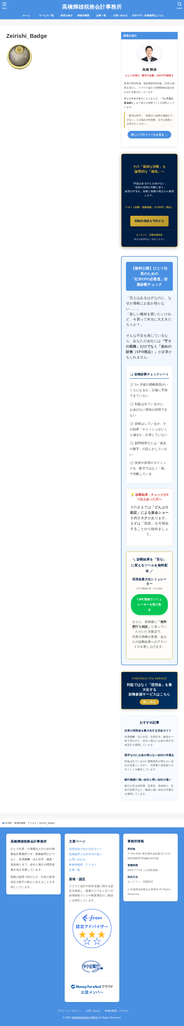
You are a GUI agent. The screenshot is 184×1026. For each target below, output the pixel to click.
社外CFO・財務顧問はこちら (148, 15)
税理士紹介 (67, 15)
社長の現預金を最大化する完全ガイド (148, 730)
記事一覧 (103, 15)
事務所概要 (83, 15)
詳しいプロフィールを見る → (149, 134)
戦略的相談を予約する (149, 220)
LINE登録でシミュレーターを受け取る (149, 604)
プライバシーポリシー (69, 1010)
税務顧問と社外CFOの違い (85, 854)
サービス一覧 (48, 15)
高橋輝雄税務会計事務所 (92, 7)
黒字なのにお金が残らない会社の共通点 (149, 755)
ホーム (28, 15)
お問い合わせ (120, 15)
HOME (8, 823)
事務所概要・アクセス (25, 823)
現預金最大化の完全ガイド (85, 849)
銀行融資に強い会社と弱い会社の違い (148, 779)
